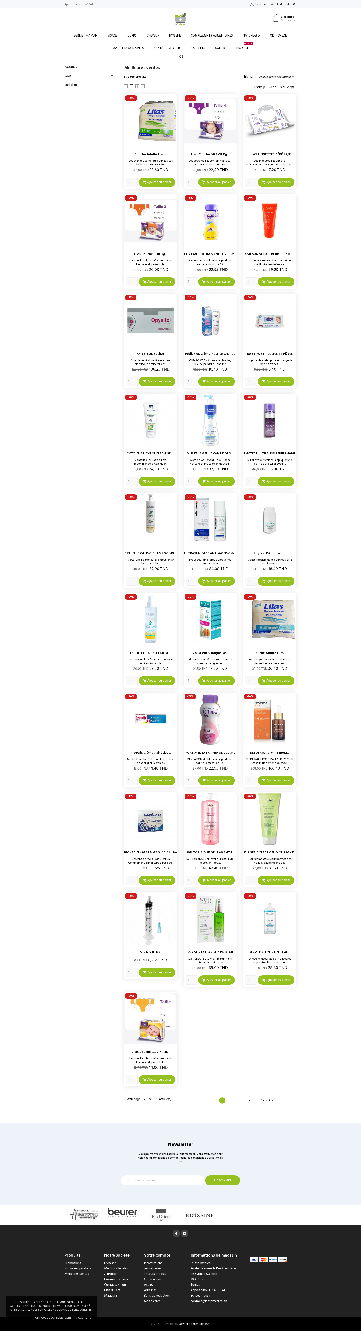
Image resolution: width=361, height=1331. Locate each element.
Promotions (73, 1263)
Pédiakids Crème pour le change (210, 354)
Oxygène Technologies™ (194, 1324)
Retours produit (155, 1274)
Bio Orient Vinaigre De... (210, 653)
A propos (110, 1274)
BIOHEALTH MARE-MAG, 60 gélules (150, 852)
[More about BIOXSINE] (199, 1215)
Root (68, 76)
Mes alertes (152, 1301)
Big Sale (244, 46)
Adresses (150, 1290)
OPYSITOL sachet (150, 354)
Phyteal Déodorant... (270, 553)
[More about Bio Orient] (161, 1215)
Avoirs (148, 1285)
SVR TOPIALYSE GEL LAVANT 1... (210, 852)
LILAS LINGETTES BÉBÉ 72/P (270, 154)
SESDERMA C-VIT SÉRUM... (270, 753)
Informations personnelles (153, 1265)
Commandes (152, 1279)
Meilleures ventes (77, 1274)
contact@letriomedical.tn (209, 1301)
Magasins (111, 1295)
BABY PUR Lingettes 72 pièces (270, 354)
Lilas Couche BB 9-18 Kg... (210, 154)
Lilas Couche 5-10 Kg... (151, 254)
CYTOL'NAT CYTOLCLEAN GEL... (151, 453)
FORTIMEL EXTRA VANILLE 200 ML (210, 254)
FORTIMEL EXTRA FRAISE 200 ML (210, 753)
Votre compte (157, 1255)
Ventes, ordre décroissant (277, 77)
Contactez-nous (115, 1285)
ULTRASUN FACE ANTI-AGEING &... (210, 553)
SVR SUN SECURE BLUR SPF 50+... (269, 254)
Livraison (110, 1263)
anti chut (71, 85)
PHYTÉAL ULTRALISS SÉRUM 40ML (270, 453)
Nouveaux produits (78, 1268)
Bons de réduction (157, 1295)
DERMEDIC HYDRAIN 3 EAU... (270, 952)
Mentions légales (116, 1268)
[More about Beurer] (122, 1212)
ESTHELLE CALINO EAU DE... (150, 653)
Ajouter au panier (157, 182)
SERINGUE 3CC (150, 952)
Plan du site (112, 1290)
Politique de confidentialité (52, 1318)
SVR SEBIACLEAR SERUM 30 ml (210, 952)
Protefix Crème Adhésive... (151, 753)
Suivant (267, 1100)
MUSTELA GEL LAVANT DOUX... (210, 453)
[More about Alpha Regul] (84, 1214)
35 (250, 1100)
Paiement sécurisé (117, 1279)
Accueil (71, 67)
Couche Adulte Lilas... (150, 154)
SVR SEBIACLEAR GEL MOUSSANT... (269, 852)
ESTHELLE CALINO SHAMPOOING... (151, 553)
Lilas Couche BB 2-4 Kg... (150, 1052)
